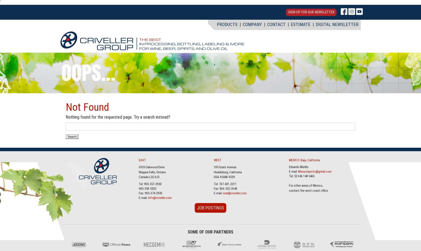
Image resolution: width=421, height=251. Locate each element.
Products (227, 24)
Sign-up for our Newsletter (311, 12)
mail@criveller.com (235, 193)
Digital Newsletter (337, 24)
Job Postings (210, 208)
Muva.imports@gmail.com (315, 172)
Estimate (300, 24)
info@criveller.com (160, 198)
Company (252, 24)
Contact (276, 24)
